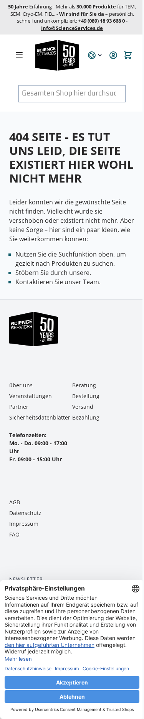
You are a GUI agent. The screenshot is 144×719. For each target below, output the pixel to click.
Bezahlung (85, 417)
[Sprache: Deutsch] (95, 55)
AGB (14, 502)
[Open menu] (19, 55)
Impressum (23, 523)
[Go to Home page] (57, 55)
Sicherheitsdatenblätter (39, 417)
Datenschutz (25, 513)
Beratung (84, 385)
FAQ (14, 534)
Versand (82, 406)
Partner (18, 406)
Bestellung (85, 396)
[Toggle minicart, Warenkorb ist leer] (128, 55)
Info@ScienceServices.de (72, 28)
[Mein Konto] (113, 55)
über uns (21, 385)
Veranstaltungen (30, 396)
